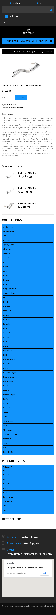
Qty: (3, 97)
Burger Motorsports (10, 289)
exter (5, 479)
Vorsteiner (7, 439)
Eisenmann (7, 306)
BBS (4, 262)
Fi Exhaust (7, 320)
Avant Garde (8, 258)
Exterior (6, 484)
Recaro (6, 390)
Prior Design (7, 386)
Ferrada (6, 315)
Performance (11, 105)
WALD (5, 448)
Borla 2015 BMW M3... (27, 173)
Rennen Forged (9, 395)
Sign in (42, 3)
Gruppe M (6, 333)
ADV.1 (5, 236)
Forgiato (6, 328)
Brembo (6, 280)
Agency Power (8, 245)
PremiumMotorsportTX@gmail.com (29, 554)
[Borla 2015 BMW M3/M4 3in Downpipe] (9, 206)
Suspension (7, 501)
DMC (5, 298)
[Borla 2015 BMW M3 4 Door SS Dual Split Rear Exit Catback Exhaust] (9, 175)
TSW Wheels (8, 421)
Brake (5, 470)
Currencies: (9, 23)
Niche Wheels (8, 377)
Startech (6, 403)
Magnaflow (7, 364)
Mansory (6, 368)
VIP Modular (7, 430)
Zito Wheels (8, 452)
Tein (5, 417)
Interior (5, 493)
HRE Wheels (8, 351)
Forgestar (6, 324)
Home (6, 52)
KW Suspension (9, 359)
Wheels (6, 510)
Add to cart (21, 97)
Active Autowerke (10, 231)
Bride (5, 284)
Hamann (6, 346)
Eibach (5, 302)
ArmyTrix (6, 253)
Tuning (5, 506)
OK (44, 573)
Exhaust (6, 475)
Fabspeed (7, 311)
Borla (14, 52)
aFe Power (7, 240)
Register (16, 3)
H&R (5, 342)
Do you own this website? (16, 573)
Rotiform (6, 399)
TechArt (6, 412)
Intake (5, 488)
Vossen (6, 443)
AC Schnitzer (8, 227)
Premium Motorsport (15, 108)
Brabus (5, 275)
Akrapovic (7, 249)
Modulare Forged (9, 373)
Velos (5, 426)
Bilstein (6, 267)
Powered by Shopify (46, 606)
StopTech (6, 408)
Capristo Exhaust (9, 293)
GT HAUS (6, 337)
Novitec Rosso (8, 381)
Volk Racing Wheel (10, 434)
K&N (5, 355)
